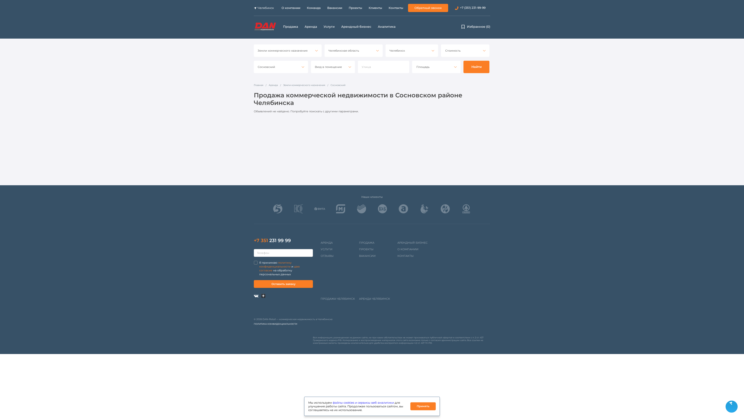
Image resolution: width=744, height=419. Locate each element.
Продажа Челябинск (338, 298)
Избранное (478, 27)
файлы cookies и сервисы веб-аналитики (363, 402)
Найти (476, 67)
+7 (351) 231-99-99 (473, 8)
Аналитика (386, 27)
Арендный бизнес (356, 27)
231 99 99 (272, 240)
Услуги (329, 27)
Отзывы (327, 256)
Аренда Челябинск (374, 298)
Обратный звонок (428, 8)
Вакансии (334, 8)
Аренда (311, 27)
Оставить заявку (283, 284)
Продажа (290, 27)
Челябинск (265, 8)
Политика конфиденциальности (275, 324)
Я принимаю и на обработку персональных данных (279, 268)
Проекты (355, 8)
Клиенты (375, 8)
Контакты (396, 8)
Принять (423, 406)
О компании (291, 8)
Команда (314, 8)
